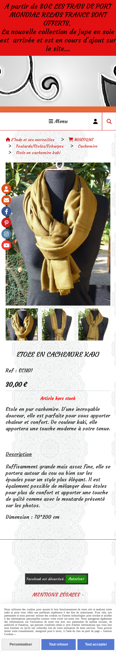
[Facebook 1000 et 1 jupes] (6, 211)
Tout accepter (96, 644)
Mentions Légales (56, 594)
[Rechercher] (109, 121)
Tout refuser (58, 644)
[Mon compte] (6, 189)
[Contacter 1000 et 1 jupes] (6, 200)
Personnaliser (21, 644)
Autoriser (76, 579)
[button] (102, 324)
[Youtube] (6, 245)
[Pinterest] (6, 223)
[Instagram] (6, 234)
